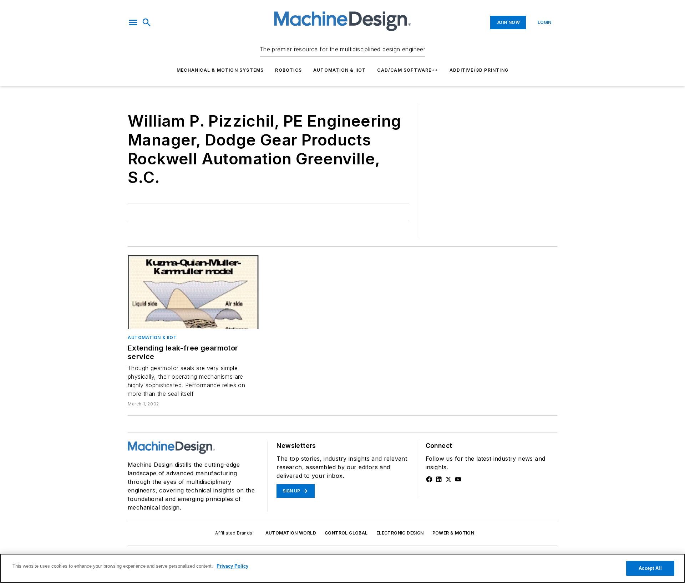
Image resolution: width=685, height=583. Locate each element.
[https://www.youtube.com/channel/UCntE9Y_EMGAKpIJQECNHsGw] (458, 479)
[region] (342, 568)
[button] (133, 22)
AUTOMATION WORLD (290, 533)
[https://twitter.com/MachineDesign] (448, 479)
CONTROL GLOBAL (346, 533)
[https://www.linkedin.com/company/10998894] (438, 479)
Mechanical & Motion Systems (220, 70)
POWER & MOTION (453, 533)
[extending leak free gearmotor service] (193, 291)
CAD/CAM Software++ (407, 70)
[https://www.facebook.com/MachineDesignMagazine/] (429, 479)
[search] (146, 22)
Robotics (288, 70)
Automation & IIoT (339, 70)
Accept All (650, 568)
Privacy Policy (232, 566)
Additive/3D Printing (479, 70)
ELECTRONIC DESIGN (400, 533)
